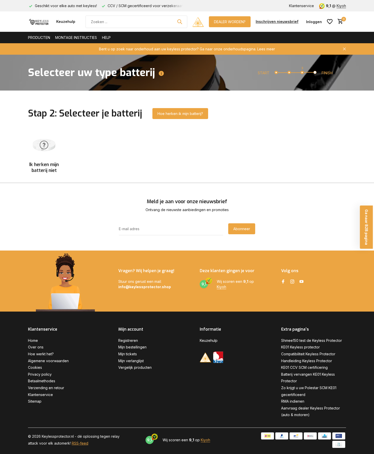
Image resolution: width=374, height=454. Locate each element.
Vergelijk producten (135, 367)
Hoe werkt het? (41, 354)
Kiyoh (341, 6)
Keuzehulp (65, 21)
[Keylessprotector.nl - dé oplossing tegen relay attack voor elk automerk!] (39, 21)
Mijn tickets (127, 354)
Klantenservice (301, 6)
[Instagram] (292, 282)
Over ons (36, 347)
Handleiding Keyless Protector (306, 361)
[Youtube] (301, 282)
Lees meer (266, 49)
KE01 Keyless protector (300, 347)
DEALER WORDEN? (230, 22)
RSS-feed (80, 443)
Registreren (128, 340)
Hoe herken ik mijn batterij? (180, 113)
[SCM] (198, 21)
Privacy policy (40, 374)
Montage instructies (76, 37)
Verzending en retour (46, 388)
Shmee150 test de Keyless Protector (311, 340)
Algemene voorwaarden (48, 361)
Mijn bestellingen (132, 347)
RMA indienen (292, 401)
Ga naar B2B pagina (366, 227)
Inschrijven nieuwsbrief (277, 21)
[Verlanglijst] (330, 21)
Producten (39, 37)
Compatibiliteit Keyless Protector (308, 354)
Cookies (35, 367)
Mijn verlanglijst (131, 361)
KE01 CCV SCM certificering (304, 367)
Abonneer (241, 229)
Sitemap (34, 401)
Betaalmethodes (41, 381)
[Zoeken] (179, 21)
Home (33, 340)
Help (106, 37)
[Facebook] (283, 282)
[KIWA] (218, 357)
